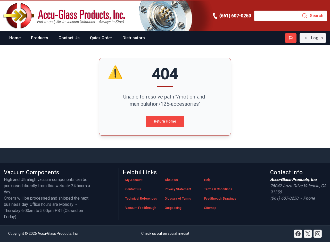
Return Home (165, 121)
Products (39, 37)
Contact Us (69, 37)
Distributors (133, 37)
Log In (317, 37)
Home (15, 37)
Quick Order (101, 37)
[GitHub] (318, 234)
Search (316, 15)
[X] (308, 234)
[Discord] (298, 234)
